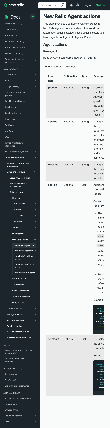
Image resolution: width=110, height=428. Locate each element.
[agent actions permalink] (68, 44)
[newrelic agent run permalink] (59, 51)
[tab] (48, 66)
